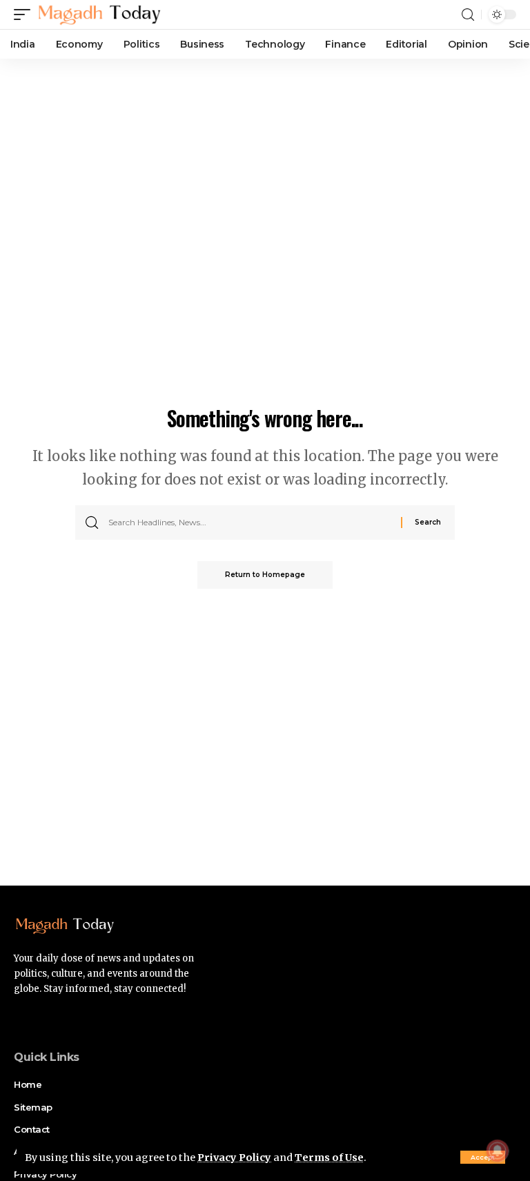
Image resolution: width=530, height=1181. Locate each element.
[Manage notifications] (498, 1151)
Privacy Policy (234, 1157)
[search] (468, 15)
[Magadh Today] (99, 14)
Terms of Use (329, 1157)
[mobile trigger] (25, 14)
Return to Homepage (265, 574)
